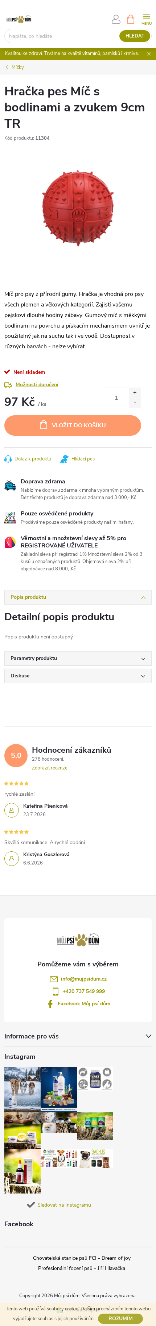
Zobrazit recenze (49, 768)
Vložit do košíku (79, 425)
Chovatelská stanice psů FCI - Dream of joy (82, 1258)
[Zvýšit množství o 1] (135, 393)
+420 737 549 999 (84, 991)
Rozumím (120, 1318)
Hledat (135, 36)
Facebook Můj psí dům (84, 1003)
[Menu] (146, 18)
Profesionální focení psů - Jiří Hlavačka (81, 1268)
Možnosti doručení (37, 384)
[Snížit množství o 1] (135, 403)
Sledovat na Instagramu (64, 1205)
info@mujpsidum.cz (84, 978)
